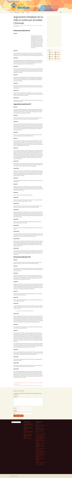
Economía (58, 58)
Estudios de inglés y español (40, 436)
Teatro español (17, 26)
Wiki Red (23, 12)
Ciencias (52, 52)
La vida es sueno (36, 25)
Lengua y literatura (23, 25)
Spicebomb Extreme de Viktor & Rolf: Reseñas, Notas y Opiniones (28, 428)
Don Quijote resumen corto (28, 438)
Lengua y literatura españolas (40, 451)
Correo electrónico (15, 411)
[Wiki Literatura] (36, 5)
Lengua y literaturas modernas (40, 454)
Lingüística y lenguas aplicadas (40, 462)
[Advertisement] (22, 43)
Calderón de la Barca (31, 25)
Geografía (52, 54)
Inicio (11, 12)
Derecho (52, 58)
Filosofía (57, 56)
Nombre (15, 408)
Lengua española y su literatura (40, 448)
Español (37, 423)
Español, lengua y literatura (40, 427)
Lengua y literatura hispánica (40, 452)
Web (14, 413)
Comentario (15, 396)
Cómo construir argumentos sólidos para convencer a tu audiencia (28, 435)
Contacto (27, 12)
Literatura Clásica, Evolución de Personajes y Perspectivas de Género (28, 432)
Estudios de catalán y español (40, 429)
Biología (57, 52)
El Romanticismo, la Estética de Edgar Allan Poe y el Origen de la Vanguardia (28, 424)
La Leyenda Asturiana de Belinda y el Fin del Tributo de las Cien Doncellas (28, 385)
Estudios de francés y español (40, 433)
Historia (52, 56)
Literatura (58, 54)
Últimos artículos (16, 12)
